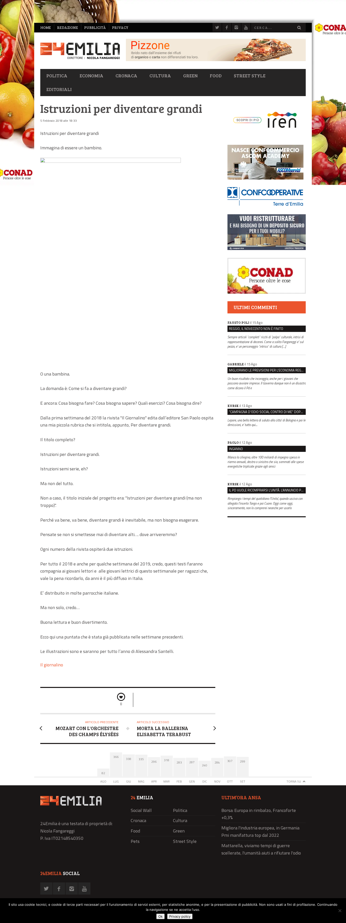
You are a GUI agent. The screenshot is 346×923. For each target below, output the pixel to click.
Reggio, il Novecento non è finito (256, 328)
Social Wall (141, 810)
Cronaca (126, 76)
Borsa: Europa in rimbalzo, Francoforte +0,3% (258, 814)
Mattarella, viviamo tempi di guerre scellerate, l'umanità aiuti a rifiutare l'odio (261, 849)
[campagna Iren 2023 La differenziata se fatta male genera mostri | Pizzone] (216, 59)
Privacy (120, 27)
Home (45, 27)
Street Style (249, 76)
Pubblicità (95, 27)
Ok (160, 916)
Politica (56, 76)
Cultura (160, 76)
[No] (339, 910)
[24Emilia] (80, 51)
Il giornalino (51, 664)
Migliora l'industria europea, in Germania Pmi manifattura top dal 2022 (260, 831)
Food (216, 76)
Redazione (67, 27)
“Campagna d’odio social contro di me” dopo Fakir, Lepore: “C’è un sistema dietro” (267, 411)
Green (190, 76)
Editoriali (59, 89)
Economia (91, 76)
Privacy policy (179, 916)
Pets (135, 841)
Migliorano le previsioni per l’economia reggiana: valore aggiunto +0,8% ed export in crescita (267, 370)
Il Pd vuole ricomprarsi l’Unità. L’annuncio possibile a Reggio (267, 490)
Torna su (293, 781)
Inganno (236, 448)
